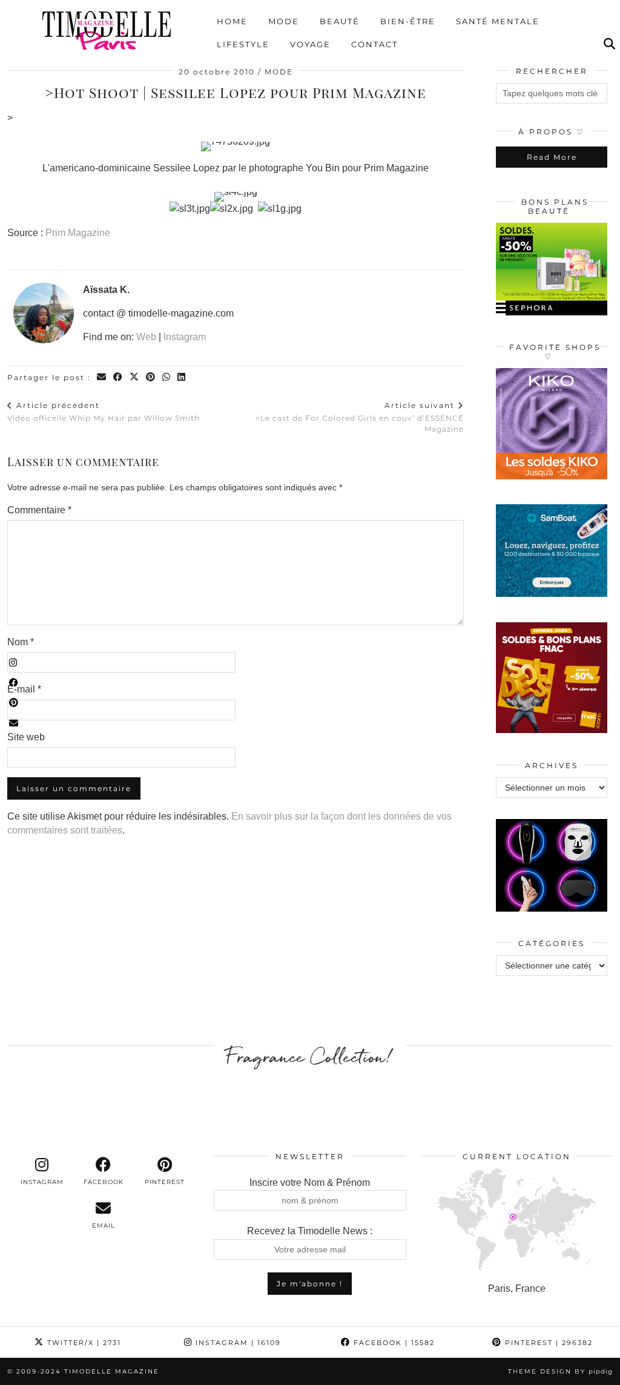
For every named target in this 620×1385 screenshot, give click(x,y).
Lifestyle (243, 44)
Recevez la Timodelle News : (309, 1231)
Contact (374, 44)
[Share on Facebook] (118, 377)
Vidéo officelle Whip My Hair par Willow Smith (103, 412)
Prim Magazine (77, 233)
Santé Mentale (497, 21)
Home (232, 21)
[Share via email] (102, 377)
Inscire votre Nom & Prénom (309, 1182)
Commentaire (39, 510)
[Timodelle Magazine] (106, 29)
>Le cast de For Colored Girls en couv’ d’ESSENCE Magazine (360, 417)
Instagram (184, 337)
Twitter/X (82, 1342)
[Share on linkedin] (182, 377)
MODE (279, 71)
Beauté (340, 21)
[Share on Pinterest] (151, 377)
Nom (20, 642)
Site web (26, 737)
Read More (552, 157)
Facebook (393, 1342)
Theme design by (560, 1371)
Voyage (310, 44)
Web (146, 337)
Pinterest (547, 1342)
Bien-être (407, 21)
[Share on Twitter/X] (135, 377)
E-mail (24, 689)
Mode (283, 21)
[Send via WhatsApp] (166, 377)
